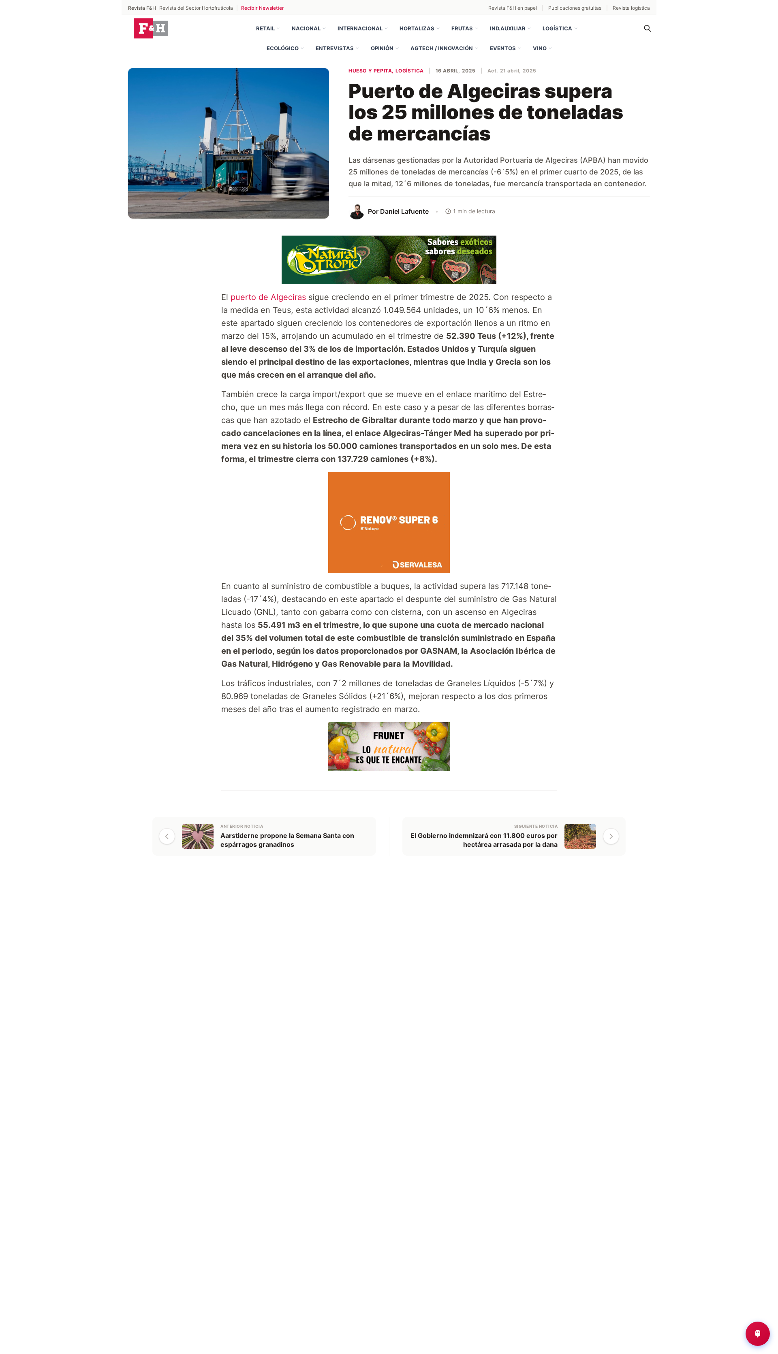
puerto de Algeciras (268, 297)
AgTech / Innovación (441, 48)
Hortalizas (417, 28)
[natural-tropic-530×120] (389, 259)
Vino (540, 48)
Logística (557, 28)
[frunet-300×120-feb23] (389, 745)
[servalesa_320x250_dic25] (389, 522)
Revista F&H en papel (512, 8)
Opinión (382, 48)
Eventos (503, 48)
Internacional (360, 28)
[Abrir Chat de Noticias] (758, 1334)
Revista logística (631, 8)
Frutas (462, 28)
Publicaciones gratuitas (574, 8)
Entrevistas (335, 48)
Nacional (306, 28)
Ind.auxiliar (508, 28)
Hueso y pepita (370, 71)
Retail (265, 28)
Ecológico (283, 48)
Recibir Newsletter (262, 8)
